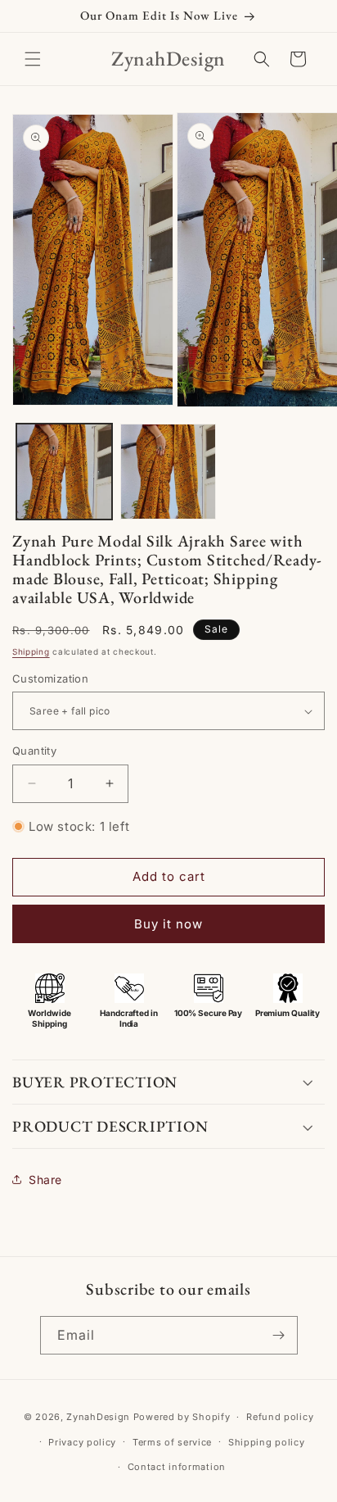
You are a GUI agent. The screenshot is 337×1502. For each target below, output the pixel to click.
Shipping (31, 651)
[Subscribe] (279, 1335)
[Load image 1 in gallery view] (64, 472)
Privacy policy (82, 1442)
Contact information (177, 1467)
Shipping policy (266, 1442)
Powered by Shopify (182, 1417)
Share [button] (45, 1180)
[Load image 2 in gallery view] (168, 472)
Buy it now (168, 924)
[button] (33, 59)
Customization (50, 678)
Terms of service (172, 1442)
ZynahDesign (98, 1417)
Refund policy (279, 1417)
